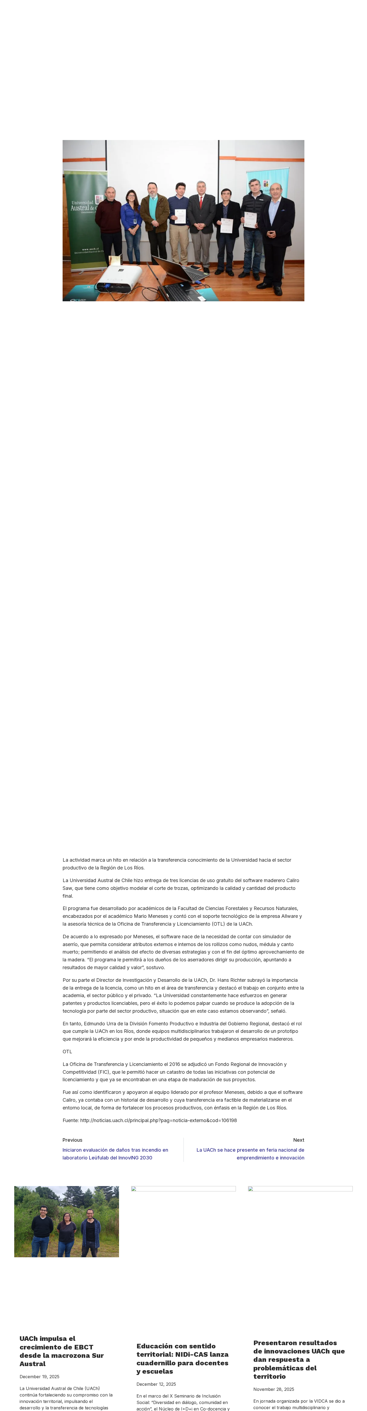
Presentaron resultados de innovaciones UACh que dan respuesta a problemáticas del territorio (299, 1359)
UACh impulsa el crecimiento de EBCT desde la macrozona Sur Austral (62, 1351)
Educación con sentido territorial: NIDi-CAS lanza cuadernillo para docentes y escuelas (182, 1358)
